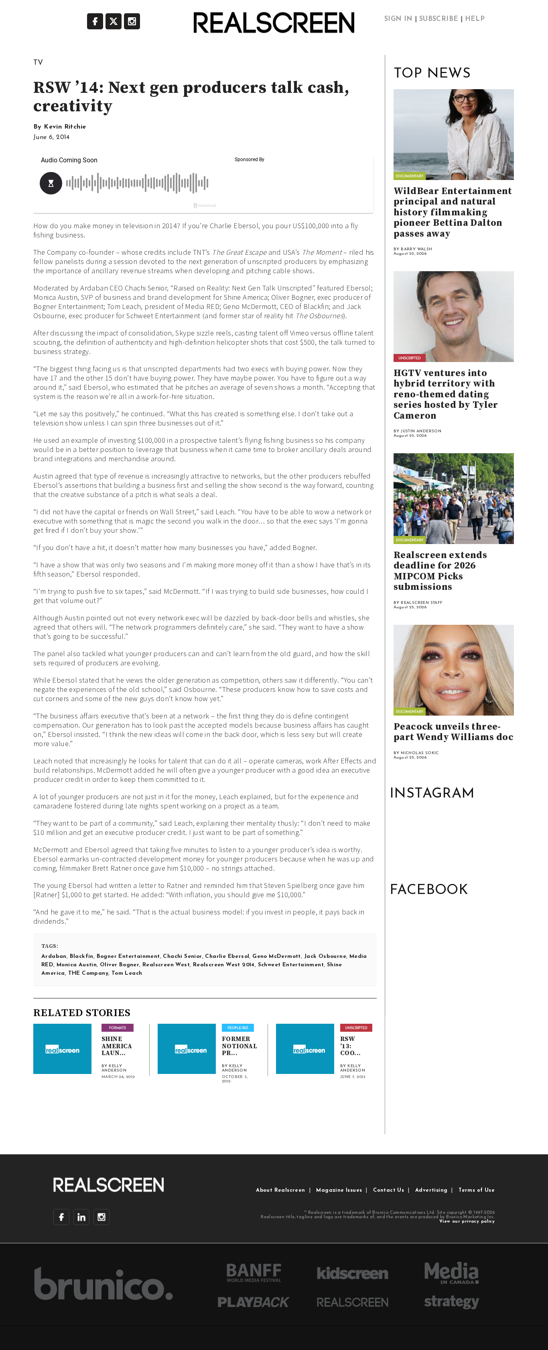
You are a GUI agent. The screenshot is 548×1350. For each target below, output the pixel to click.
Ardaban (54, 956)
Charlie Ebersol (227, 956)
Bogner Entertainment (128, 956)
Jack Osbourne (325, 956)
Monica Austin (77, 965)
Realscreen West (166, 965)
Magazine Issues (339, 1190)
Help (475, 19)
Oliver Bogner (119, 965)
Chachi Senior (182, 956)
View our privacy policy (467, 1221)
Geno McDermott (276, 956)
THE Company (88, 973)
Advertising (431, 1190)
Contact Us (388, 1190)
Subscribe (439, 19)
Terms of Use (477, 1190)
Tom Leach (127, 973)
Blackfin (81, 956)
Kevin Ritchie (65, 127)
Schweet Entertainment (291, 965)
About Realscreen (280, 1190)
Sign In (398, 19)
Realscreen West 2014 (224, 965)
